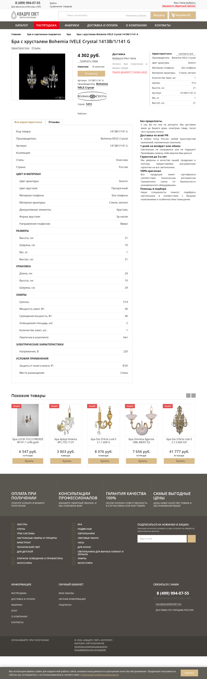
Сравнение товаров (60, 6)
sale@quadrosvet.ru (168, 604)
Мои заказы (66, 593)
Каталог (21, 25)
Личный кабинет (71, 584)
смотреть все (186, 53)
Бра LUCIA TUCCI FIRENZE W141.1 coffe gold (27, 441)
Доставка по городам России (175, 610)
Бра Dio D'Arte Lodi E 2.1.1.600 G (103, 441)
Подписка (65, 604)
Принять (189, 672)
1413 (89, 104)
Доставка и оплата (102, 25)
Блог (14, 610)
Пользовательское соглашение (90, 650)
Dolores (142, 15)
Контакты (163, 25)
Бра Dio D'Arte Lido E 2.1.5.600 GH (179, 441)
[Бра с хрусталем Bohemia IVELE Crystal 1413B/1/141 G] (42, 77)
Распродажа (46, 25)
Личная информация (72, 598)
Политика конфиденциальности (90, 647)
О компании (136, 25)
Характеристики (20, 48)
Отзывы (36, 48)
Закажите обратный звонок (179, 5)
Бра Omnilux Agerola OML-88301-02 (141, 441)
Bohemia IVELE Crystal (93, 85)
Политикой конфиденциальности (100, 674)
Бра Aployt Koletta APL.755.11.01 (65, 441)
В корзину (91, 73)
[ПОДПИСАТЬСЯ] (192, 539)
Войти (53, 3)
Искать (159, 15)
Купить (29, 461)
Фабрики (72, 25)
